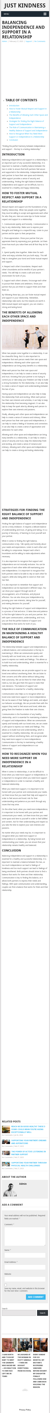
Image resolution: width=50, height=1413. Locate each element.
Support (29, 41)
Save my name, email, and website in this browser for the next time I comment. (24, 1289)
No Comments (39, 41)
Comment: (9, 1224)
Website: (7, 1274)
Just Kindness (25, 5)
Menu (6, 14)
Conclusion (13, 140)
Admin (4, 41)
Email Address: (10, 1262)
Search (4, 1309)
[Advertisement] (25, 69)
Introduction (14, 106)
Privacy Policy (25, 1410)
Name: (7, 1250)
